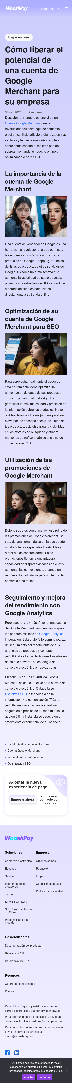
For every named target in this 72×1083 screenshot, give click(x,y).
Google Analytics (51, 633)
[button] (22, 799)
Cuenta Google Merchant (23, 123)
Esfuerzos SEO (16, 694)
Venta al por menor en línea (25, 757)
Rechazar (44, 1077)
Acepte (28, 1077)
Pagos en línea (19, 37)
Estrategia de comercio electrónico (29, 744)
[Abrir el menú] (66, 8)
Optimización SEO (19, 763)
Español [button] (47, 8)
